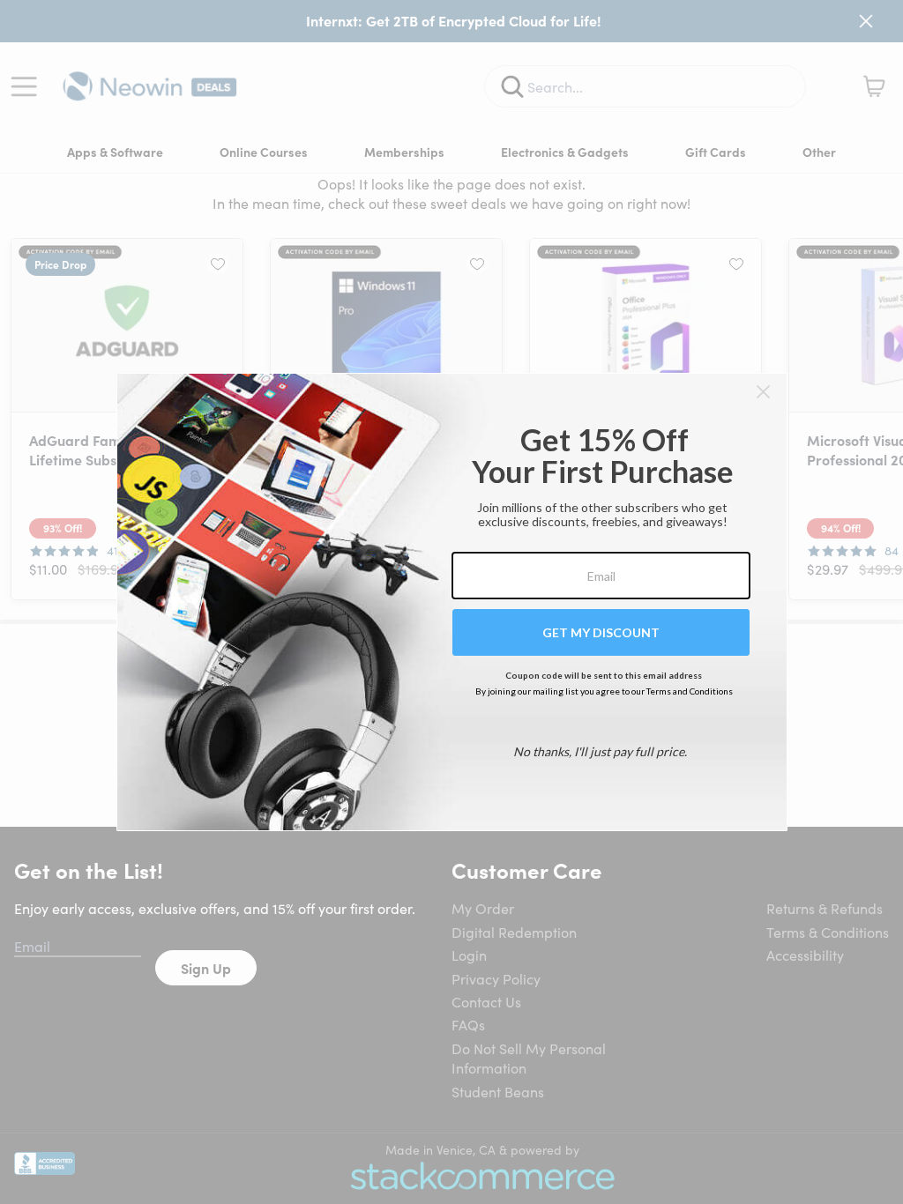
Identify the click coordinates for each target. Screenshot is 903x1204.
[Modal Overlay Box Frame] (451, 602)
